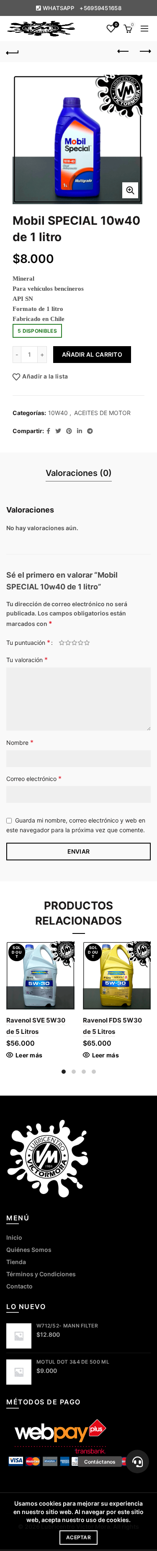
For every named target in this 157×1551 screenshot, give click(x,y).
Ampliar (130, 190)
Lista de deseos (116, 24)
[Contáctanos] (137, 1461)
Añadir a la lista (45, 376)
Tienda (16, 1261)
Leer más (28, 1055)
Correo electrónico (34, 778)
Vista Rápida (67, 963)
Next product (144, 51)
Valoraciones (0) (79, 473)
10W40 (58, 412)
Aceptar (78, 1537)
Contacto (19, 1286)
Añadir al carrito (92, 354)
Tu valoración (27, 659)
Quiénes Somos (28, 1249)
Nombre (19, 742)
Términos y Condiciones (41, 1274)
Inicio (14, 1237)
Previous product (123, 51)
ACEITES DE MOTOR (102, 412)
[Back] (12, 51)
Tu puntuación (28, 642)
